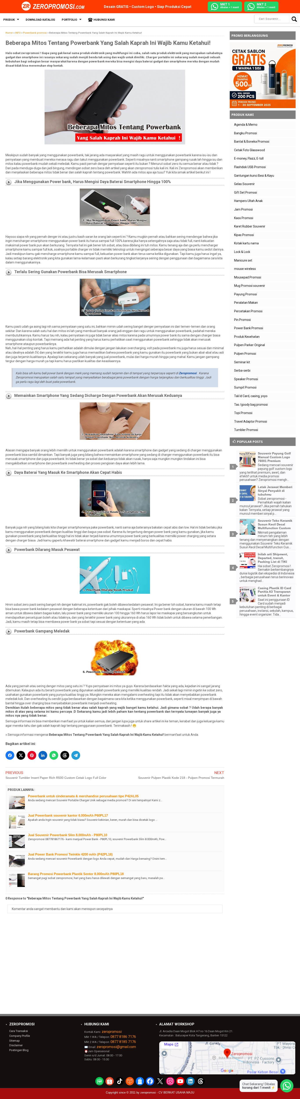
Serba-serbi (242, 370)
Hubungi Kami (104, 19)
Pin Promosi (242, 320)
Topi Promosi (243, 413)
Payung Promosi (245, 294)
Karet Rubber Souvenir (249, 226)
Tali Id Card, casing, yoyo (250, 396)
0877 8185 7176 (123, 1042)
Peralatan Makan (246, 302)
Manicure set (243, 260)
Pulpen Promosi (245, 353)
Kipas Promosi (244, 235)
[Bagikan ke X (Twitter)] (20, 755)
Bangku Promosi (245, 133)
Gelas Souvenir (244, 184)
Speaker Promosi (246, 379)
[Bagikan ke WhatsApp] (53, 755)
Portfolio (69, 19)
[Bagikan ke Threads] (64, 755)
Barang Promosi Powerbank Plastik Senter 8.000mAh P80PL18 (76, 874)
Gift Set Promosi (245, 192)
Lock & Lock (242, 252)
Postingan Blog (19, 1050)
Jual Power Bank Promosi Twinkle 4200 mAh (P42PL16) (70, 854)
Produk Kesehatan (247, 336)
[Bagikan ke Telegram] (75, 755)
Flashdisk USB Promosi (250, 167)
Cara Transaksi (18, 1031)
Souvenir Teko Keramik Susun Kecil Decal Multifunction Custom (275, 524)
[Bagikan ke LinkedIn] (42, 755)
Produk (9, 19)
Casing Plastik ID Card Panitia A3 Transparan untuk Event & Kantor (274, 591)
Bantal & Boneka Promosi (251, 141)
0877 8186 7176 (123, 1037)
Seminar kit (242, 362)
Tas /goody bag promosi (251, 404)
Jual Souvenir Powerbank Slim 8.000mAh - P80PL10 (67, 835)
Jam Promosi (243, 209)
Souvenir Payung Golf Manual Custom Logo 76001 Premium (274, 457)
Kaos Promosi (243, 218)
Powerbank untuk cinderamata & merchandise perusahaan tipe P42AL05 (83, 796)
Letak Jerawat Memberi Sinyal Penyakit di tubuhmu (275, 490)
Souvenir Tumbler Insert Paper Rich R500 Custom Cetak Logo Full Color (55, 777)
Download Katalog (40, 19)
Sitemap (14, 1040)
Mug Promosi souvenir (249, 285)
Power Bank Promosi (248, 328)
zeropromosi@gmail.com (116, 1047)
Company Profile (19, 1035)
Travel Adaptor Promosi (250, 421)
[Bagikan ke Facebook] (9, 755)
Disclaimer (16, 1045)
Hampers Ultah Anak (248, 201)
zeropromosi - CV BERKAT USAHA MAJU (167, 1092)
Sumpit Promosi (245, 387)
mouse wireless (245, 269)
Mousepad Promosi (247, 277)
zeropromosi (112, 1032)
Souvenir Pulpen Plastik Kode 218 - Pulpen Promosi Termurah (181, 777)
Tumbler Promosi (246, 430)
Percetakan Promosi (248, 311)
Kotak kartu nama (246, 243)
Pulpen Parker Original (249, 345)
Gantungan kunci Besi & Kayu (254, 175)
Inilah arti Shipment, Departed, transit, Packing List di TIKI (273, 557)
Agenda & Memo (245, 124)
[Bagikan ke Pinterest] (31, 755)
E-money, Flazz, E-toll (249, 158)
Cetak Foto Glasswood (249, 150)
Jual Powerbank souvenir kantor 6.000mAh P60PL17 (68, 815)
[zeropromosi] (54, 6)
